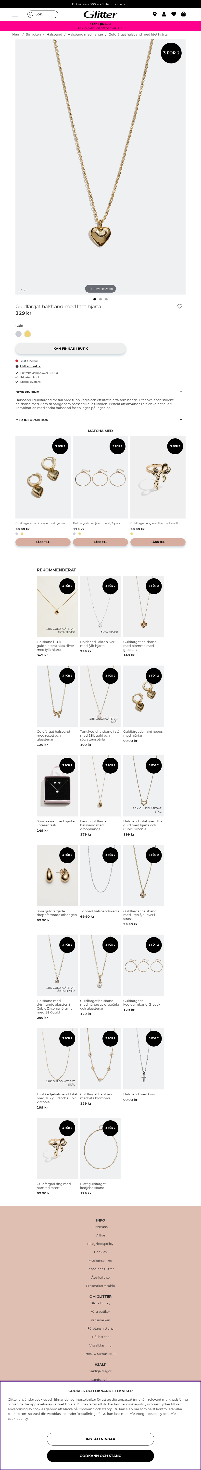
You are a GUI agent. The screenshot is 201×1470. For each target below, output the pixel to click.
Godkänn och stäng (100, 1456)
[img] (94, 299)
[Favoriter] (176, 14)
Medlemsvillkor (100, 1260)
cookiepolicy (18, 1419)
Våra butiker (100, 1311)
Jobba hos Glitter (100, 1269)
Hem (16, 34)
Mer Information (32, 420)
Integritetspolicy (100, 1244)
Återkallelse (100, 1277)
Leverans (100, 1227)
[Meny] (16, 14)
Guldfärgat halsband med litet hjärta (138, 34)
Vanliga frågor (100, 1371)
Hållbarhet (100, 1337)
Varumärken (100, 1320)
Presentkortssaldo (100, 1286)
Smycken (33, 34)
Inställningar (100, 1439)
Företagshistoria (101, 1328)
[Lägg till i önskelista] (179, 306)
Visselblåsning (100, 1345)
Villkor (101, 1235)
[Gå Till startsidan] (100, 14)
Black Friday (100, 1303)
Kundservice (101, 1380)
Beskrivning (27, 392)
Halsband (54, 34)
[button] (166, 14)
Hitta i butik (30, 366)
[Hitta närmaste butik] (155, 15)
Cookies (100, 1252)
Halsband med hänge (85, 34)
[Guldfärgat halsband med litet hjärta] (29, 334)
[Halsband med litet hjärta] (20, 334)
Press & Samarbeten (100, 1354)
